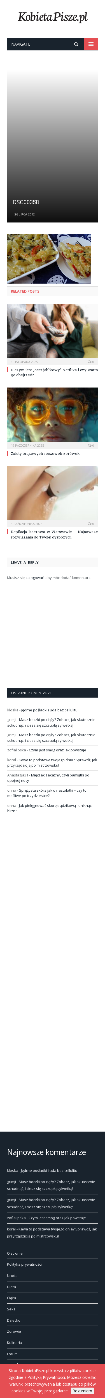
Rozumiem (82, 1390)
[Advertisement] (52, 135)
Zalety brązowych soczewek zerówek (45, 453)
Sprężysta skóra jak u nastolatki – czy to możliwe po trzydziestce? (47, 793)
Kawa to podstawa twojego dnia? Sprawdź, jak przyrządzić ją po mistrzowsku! (52, 762)
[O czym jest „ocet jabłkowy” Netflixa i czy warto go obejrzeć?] (52, 334)
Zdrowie (14, 1331)
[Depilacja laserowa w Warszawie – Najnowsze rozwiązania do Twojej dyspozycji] (52, 496)
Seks (11, 1309)
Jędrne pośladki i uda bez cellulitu (49, 710)
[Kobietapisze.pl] (53, 16)
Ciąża (11, 1297)
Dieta (11, 1286)
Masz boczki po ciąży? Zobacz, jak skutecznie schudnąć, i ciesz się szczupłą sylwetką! (51, 722)
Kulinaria (14, 1342)
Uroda (12, 1275)
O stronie (15, 1253)
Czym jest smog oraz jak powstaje (57, 750)
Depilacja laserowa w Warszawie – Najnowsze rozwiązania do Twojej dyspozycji (54, 534)
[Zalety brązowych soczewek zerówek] (52, 418)
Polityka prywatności (24, 1264)
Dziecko (13, 1320)
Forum (12, 1353)
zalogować (34, 577)
